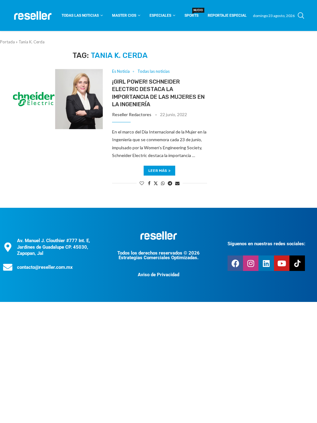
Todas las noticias (80, 15)
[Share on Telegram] (170, 183)
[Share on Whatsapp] (163, 183)
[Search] (301, 15)
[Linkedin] (266, 263)
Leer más (157, 170)
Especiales (160, 15)
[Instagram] (250, 263)
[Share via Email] (177, 183)
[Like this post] (142, 183)
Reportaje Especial (227, 15)
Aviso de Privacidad (158, 274)
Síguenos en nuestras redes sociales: (266, 243)
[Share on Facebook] (149, 183)
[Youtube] (281, 263)
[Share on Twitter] (156, 183)
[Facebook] (235, 263)
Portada (7, 41)
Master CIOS (124, 15)
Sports (191, 13)
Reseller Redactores (131, 114)
